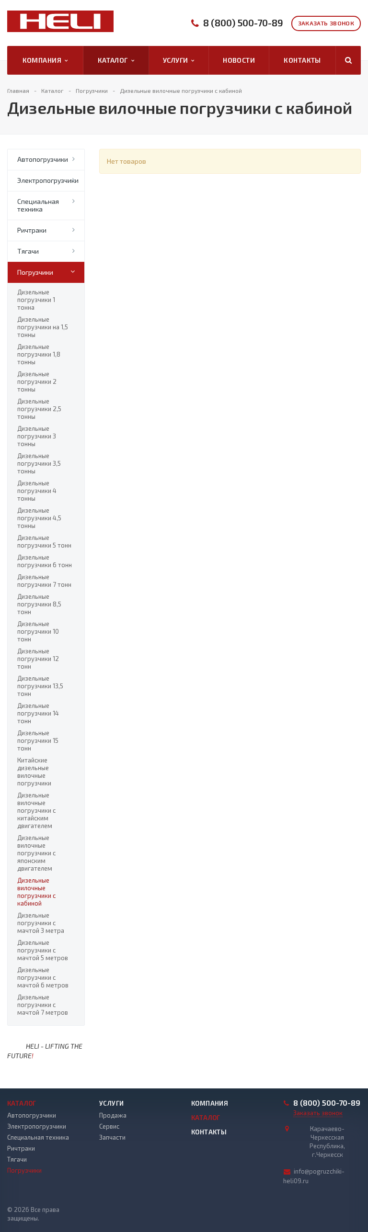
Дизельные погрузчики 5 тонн (44, 541)
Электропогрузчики (48, 180)
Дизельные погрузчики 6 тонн (44, 561)
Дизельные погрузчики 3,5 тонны (39, 463)
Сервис (109, 1126)
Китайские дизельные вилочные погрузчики (34, 771)
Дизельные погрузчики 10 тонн (38, 631)
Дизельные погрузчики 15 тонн (37, 740)
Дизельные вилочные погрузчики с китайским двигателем (36, 810)
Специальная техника (38, 205)
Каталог (114, 60)
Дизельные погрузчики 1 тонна (36, 299)
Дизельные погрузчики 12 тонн (38, 658)
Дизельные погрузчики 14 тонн (38, 713)
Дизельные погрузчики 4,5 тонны (39, 517)
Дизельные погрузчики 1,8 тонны (38, 354)
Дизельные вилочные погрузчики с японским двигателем (36, 853)
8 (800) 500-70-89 (243, 23)
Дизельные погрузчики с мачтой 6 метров (43, 977)
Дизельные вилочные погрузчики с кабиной (36, 891)
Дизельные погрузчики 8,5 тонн (39, 604)
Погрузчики (35, 272)
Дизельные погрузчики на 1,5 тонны (42, 326)
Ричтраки (31, 230)
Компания (44, 60)
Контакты (302, 60)
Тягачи (28, 251)
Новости (239, 60)
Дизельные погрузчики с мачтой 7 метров (42, 1004)
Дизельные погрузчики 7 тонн (44, 580)
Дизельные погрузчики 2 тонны (37, 381)
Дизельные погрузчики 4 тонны (37, 490)
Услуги (177, 60)
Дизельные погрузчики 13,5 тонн (40, 685)
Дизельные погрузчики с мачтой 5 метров (42, 950)
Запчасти (112, 1137)
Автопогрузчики (42, 159)
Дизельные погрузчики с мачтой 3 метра (40, 922)
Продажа (112, 1115)
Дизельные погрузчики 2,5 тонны (39, 408)
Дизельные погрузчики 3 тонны (36, 436)
